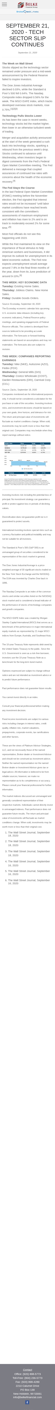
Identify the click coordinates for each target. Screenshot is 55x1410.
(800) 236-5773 (33, 1378)
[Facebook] (27, 1402)
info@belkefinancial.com (27, 1397)
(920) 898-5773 (32, 1374)
